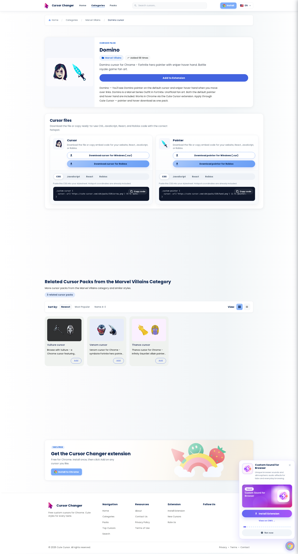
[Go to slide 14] (271, 526)
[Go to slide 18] (279, 526)
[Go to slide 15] (273, 526)
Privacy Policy (142, 522)
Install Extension (176, 510)
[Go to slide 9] (261, 526)
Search (106, 533)
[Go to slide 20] (283, 526)
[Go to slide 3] (249, 526)
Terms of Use (142, 528)
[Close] (290, 465)
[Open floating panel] (290, 546)
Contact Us (141, 516)
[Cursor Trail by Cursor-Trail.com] (267, 496)
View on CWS (266, 520)
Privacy (223, 547)
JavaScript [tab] (73, 176)
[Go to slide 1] (243, 526)
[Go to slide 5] (253, 526)
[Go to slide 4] (251, 526)
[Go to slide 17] (277, 526)
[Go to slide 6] (255, 526)
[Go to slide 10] (263, 526)
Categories (98, 5)
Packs (113, 5)
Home (82, 5)
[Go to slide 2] (246, 526)
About (138, 510)
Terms (233, 547)
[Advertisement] (149, 242)
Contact (245, 547)
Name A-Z (100, 306)
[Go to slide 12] (267, 526)
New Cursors (174, 516)
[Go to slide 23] (290, 526)
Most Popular (82, 306)
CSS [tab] (58, 176)
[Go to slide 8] (259, 526)
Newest (65, 306)
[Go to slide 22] (288, 526)
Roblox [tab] (103, 176)
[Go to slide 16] (275, 526)
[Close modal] (184, 257)
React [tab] (89, 176)
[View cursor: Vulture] (64, 341)
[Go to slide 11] (265, 526)
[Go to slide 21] (286, 526)
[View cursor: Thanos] (149, 341)
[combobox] (169, 6)
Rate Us (172, 522)
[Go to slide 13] (269, 526)
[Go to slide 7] (257, 526)
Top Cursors (108, 528)
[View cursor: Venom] (106, 341)
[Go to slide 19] (281, 526)
